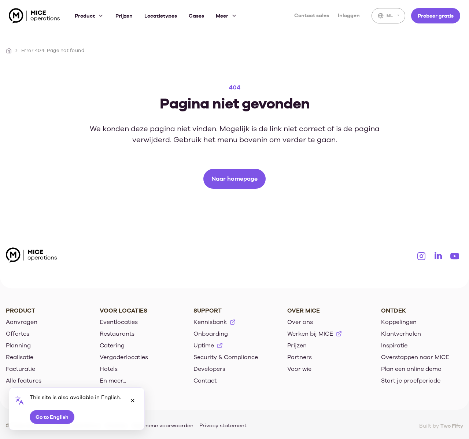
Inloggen (349, 15)
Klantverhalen (401, 334)
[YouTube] (454, 256)
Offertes (17, 334)
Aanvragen (21, 322)
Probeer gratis (436, 15)
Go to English (52, 417)
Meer (222, 16)
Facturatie (20, 369)
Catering (112, 346)
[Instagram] (421, 256)
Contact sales (311, 15)
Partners (299, 357)
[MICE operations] (34, 17)
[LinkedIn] (438, 256)
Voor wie (299, 369)
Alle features (23, 381)
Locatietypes (160, 16)
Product (85, 16)
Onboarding (210, 334)
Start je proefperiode (410, 381)
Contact (205, 381)
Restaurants (117, 334)
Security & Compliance (225, 357)
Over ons (300, 322)
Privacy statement (223, 425)
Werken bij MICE (310, 334)
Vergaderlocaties (124, 357)
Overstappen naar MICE (415, 357)
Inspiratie (394, 346)
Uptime (203, 346)
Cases (196, 16)
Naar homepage (234, 178)
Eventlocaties (119, 322)
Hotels (109, 369)
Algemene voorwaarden (162, 425)
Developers (209, 369)
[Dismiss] (133, 400)
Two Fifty (451, 426)
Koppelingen (399, 322)
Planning (18, 346)
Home (9, 51)
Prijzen (124, 16)
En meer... (113, 381)
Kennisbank (210, 322)
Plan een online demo (411, 369)
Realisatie (19, 357)
